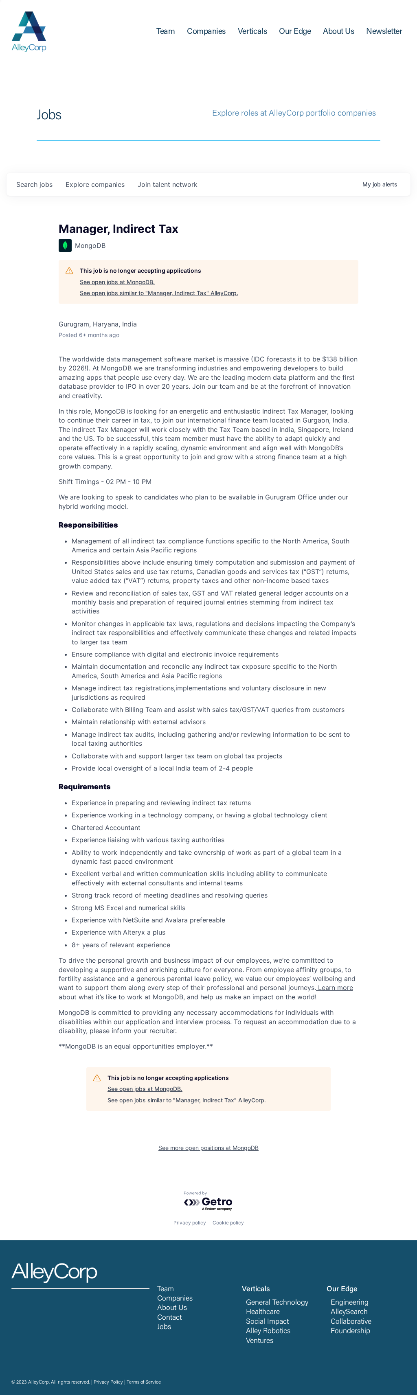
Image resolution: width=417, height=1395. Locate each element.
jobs (34, 184)
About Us (172, 1308)
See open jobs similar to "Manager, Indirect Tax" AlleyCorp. (159, 292)
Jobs (164, 1327)
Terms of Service (144, 1382)
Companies (175, 1299)
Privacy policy (189, 1223)
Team (165, 1289)
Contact (169, 1318)
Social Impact (267, 1322)
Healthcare (263, 1312)
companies (95, 184)
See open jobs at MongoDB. (117, 281)
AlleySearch (349, 1312)
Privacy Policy (108, 1382)
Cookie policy (228, 1223)
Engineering (350, 1303)
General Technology (277, 1303)
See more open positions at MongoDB (208, 1147)
